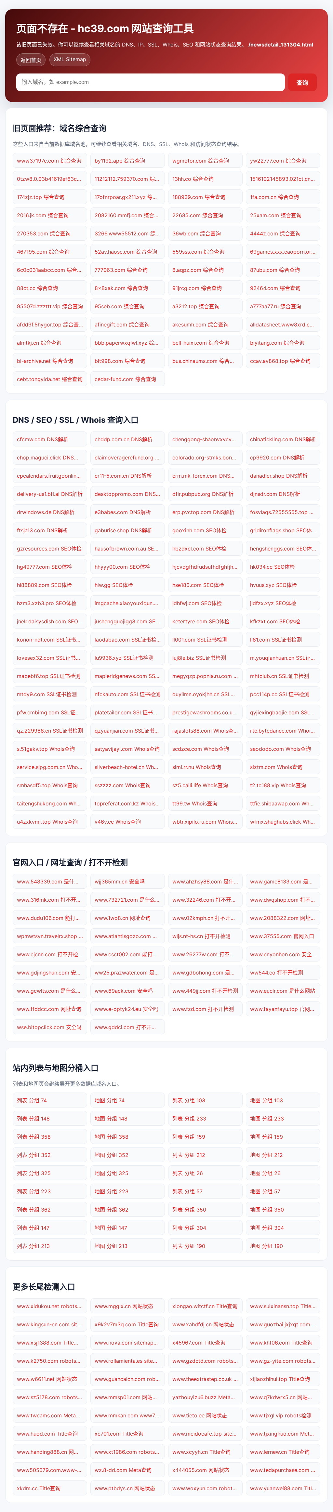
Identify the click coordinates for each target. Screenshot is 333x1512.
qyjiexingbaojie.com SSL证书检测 (285, 712)
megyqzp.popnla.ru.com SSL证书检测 (207, 676)
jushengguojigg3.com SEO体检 (130, 621)
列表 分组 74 (32, 1100)
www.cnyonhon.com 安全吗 (283, 954)
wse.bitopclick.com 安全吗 (49, 1027)
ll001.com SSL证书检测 (199, 639)
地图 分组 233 (267, 1118)
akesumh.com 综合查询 (200, 324)
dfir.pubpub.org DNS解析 (202, 494)
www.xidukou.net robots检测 (52, 1306)
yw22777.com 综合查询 (278, 160)
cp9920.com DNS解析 (277, 457)
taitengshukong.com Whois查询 (52, 803)
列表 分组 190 (188, 1246)
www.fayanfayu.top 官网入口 (285, 1009)
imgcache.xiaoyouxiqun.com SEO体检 (130, 603)
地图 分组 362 (111, 1209)
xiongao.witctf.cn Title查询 (204, 1306)
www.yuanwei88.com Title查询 (285, 1488)
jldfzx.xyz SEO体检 (273, 603)
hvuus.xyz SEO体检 (273, 585)
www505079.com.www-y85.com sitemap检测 (52, 1470)
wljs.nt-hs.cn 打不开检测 (201, 936)
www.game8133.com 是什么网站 (285, 881)
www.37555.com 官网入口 (282, 936)
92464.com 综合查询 (275, 288)
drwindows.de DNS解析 (45, 512)
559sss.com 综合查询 (198, 251)
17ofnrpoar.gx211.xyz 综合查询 (130, 197)
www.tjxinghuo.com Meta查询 (285, 1433)
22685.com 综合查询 (197, 215)
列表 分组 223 (34, 1191)
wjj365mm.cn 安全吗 (120, 881)
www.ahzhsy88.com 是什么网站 (207, 881)
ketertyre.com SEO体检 (201, 621)
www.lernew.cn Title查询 (280, 1452)
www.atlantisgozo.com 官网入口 (130, 936)
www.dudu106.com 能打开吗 (51, 918)
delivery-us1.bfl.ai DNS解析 (50, 494)
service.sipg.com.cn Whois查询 (52, 767)
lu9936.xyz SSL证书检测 (124, 658)
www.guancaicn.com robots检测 (130, 1379)
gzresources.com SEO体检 (49, 548)
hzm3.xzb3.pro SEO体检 (46, 603)
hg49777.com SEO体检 (44, 567)
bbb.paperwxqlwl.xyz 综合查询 (130, 342)
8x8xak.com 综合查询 (121, 288)
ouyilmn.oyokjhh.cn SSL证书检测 (207, 694)
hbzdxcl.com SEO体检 (199, 548)
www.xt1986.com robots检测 (130, 1452)
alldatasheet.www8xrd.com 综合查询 (285, 324)
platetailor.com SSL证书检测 (129, 712)
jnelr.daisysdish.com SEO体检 (52, 621)
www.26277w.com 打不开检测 (207, 954)
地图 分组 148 (111, 1118)
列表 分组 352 (34, 1155)
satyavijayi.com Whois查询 (127, 749)
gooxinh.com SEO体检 (199, 530)
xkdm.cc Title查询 (38, 1488)
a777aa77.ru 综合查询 (275, 306)
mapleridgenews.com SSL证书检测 (130, 676)
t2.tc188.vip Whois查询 (278, 785)
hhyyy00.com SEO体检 (122, 567)
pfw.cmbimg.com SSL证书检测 (52, 712)
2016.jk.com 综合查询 (43, 215)
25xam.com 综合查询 (275, 215)
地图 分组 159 (266, 1137)
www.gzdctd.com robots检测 (207, 1361)
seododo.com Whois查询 (280, 749)
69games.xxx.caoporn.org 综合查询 (285, 251)
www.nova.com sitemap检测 (129, 1342)
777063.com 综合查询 (121, 270)
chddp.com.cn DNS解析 (124, 439)
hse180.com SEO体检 (198, 585)
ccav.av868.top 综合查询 (280, 361)
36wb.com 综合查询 (196, 233)
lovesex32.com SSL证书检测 (51, 658)
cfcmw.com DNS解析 (42, 439)
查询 (302, 83)
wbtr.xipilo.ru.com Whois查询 (207, 821)
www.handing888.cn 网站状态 (52, 1452)
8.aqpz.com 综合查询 (198, 270)
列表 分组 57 (187, 1191)
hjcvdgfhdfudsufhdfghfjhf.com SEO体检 (207, 567)
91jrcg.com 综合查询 (197, 288)
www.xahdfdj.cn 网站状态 (203, 1324)
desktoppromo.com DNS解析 (130, 494)
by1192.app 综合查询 (120, 160)
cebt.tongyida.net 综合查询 (50, 379)
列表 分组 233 (189, 1118)
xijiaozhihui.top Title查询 (280, 1379)
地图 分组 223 (111, 1191)
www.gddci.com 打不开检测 (128, 1027)
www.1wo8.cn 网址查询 (123, 918)
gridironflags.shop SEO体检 (283, 530)
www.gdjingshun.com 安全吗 (52, 972)
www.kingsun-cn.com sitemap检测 (52, 1324)
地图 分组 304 (267, 1228)
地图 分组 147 (111, 1228)
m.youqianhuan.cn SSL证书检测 (285, 658)
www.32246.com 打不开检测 (207, 899)
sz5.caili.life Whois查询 (200, 785)
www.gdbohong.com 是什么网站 (207, 972)
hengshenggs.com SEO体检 (283, 548)
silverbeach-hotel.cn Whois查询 (130, 767)
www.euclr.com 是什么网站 (282, 991)
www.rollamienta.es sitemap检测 (130, 1361)
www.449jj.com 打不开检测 (205, 991)
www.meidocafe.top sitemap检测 (207, 1433)
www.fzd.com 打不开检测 (203, 1009)
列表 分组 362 (34, 1209)
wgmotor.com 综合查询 (200, 160)
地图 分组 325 (111, 1173)
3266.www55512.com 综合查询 (130, 233)
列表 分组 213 (33, 1246)
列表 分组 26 (187, 1173)
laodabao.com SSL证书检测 (128, 639)
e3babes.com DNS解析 (123, 512)
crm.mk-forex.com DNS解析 (206, 475)
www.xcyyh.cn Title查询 (201, 1452)
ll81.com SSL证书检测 (276, 639)
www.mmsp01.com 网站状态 (129, 1397)
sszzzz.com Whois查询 (123, 785)
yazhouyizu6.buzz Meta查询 (206, 1397)
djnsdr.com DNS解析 (275, 494)
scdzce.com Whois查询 (200, 749)
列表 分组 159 (188, 1137)
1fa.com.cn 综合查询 (274, 197)
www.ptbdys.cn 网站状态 (125, 1488)
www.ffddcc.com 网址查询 (49, 1009)
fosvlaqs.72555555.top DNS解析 (285, 512)
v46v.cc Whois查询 (118, 821)
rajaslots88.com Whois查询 (205, 730)
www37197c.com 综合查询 (49, 160)
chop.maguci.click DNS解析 (50, 457)
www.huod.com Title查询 (47, 1433)
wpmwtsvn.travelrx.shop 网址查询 (52, 936)
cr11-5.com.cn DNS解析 (123, 475)
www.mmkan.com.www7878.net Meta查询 (130, 1415)
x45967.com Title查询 (198, 1342)
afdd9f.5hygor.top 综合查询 (50, 324)
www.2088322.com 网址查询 (285, 918)
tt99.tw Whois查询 (194, 803)
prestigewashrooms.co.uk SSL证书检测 (207, 712)
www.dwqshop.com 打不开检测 (285, 899)
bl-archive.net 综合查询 (45, 361)
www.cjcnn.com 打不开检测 (50, 954)
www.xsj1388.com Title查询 (50, 1342)
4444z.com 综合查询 (275, 233)
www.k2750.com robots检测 (52, 1361)
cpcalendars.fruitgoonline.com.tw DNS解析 (52, 475)
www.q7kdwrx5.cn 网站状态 (284, 1397)
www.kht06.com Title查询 (281, 1342)
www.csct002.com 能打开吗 (129, 954)
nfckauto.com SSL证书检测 (127, 694)
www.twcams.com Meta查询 (51, 1415)
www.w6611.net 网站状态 (47, 1379)
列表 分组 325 (34, 1173)
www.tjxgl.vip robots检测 (281, 1415)
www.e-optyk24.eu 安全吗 (126, 1009)
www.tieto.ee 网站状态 (199, 1415)
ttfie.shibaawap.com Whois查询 (285, 803)
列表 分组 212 (188, 1155)
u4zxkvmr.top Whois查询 (47, 821)
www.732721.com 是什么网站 (130, 899)
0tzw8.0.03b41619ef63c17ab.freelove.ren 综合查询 (52, 179)
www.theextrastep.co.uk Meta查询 (207, 1379)
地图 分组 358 (111, 1137)
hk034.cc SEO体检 (272, 567)
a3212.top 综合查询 (196, 306)
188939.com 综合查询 (198, 197)
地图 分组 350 (267, 1209)
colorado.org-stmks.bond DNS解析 (207, 457)
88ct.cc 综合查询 (37, 288)
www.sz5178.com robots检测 (52, 1397)
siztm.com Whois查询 (276, 767)
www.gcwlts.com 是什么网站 (52, 991)
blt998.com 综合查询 (120, 361)
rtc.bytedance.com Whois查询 (285, 730)
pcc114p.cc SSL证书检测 (279, 694)
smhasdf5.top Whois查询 (47, 785)
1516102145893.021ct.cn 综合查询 (285, 179)
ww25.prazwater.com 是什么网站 (130, 972)
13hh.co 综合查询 (193, 179)
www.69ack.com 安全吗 (124, 991)
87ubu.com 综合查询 (275, 270)
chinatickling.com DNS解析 (283, 439)
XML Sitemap (70, 59)
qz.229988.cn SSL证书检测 (50, 730)
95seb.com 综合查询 (119, 306)
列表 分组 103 (188, 1100)
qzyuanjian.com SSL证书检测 (130, 730)
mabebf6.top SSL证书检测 (48, 676)
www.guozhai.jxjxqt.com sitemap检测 (285, 1324)
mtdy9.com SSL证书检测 (47, 694)
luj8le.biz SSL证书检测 (199, 658)
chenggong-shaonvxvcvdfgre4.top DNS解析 (207, 439)
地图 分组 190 (266, 1246)
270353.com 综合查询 (44, 233)
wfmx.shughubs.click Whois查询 (285, 821)
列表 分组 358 (34, 1137)
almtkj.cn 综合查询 (39, 342)
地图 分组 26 (265, 1173)
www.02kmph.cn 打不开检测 (206, 918)
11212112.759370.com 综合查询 (130, 179)
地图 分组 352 (111, 1155)
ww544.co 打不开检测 (276, 972)
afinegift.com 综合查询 (122, 324)
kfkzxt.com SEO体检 (275, 621)
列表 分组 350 (189, 1209)
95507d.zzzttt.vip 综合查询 (50, 306)
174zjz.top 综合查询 (40, 197)
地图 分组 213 (111, 1246)
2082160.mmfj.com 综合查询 (130, 215)
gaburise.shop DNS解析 (123, 530)
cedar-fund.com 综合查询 (125, 379)
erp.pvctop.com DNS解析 (203, 512)
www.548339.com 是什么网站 (52, 881)
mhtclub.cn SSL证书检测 (279, 676)
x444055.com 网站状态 (200, 1470)
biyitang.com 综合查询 (277, 342)
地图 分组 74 (110, 1100)
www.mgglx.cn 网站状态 (124, 1306)
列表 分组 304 (189, 1228)
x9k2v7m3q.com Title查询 (127, 1324)
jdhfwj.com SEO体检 (197, 603)
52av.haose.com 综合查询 (126, 251)
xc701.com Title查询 (119, 1433)
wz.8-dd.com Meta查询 (123, 1470)
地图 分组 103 (266, 1100)
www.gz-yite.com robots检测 (285, 1361)
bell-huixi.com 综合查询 (200, 342)
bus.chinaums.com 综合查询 (206, 361)
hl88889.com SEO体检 (44, 585)
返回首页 (30, 60)
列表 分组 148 (33, 1118)
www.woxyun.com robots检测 (207, 1488)
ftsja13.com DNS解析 (42, 530)
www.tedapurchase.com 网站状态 (285, 1470)
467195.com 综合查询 (43, 251)
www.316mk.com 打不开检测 (52, 899)
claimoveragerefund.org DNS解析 (130, 457)
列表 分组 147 (33, 1228)
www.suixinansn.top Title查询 (285, 1306)
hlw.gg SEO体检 (114, 585)
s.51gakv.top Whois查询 (46, 749)
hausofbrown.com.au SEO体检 (130, 548)
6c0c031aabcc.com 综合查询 (52, 270)
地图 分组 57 (265, 1191)
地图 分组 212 (266, 1155)
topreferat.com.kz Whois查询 (130, 803)
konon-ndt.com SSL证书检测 (52, 639)
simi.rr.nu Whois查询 (196, 767)
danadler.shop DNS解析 (279, 475)
